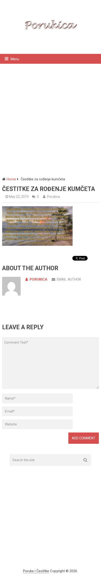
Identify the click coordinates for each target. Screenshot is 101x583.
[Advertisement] (50, 116)
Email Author (69, 279)
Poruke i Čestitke (36, 571)
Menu (15, 59)
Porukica (53, 196)
